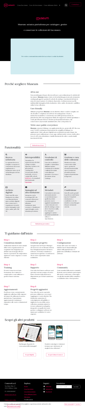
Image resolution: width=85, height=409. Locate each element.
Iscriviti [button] (76, 387)
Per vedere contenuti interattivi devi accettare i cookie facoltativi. (42, 56)
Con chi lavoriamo (30, 392)
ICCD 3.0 (28, 178)
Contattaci (75, 4)
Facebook (49, 392)
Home (26, 386)
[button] (66, 5)
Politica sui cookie (10, 400)
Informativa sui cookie (14, 406)
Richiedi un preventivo (42, 224)
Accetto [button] (78, 404)
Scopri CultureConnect (55, 355)
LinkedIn (48, 386)
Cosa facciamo (28, 389)
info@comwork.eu (10, 395)
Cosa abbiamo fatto (30, 394)
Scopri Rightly (29, 355)
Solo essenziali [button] (69, 404)
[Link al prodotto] (30, 333)
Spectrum (28, 182)
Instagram (49, 389)
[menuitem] (22, 5)
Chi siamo (27, 397)
